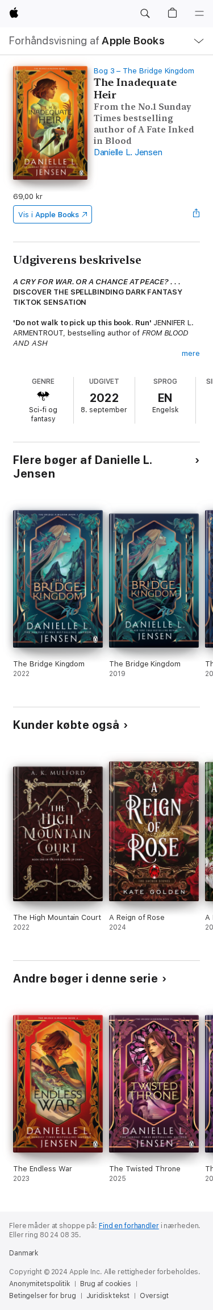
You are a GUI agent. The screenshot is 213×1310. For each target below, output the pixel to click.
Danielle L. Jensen (128, 152)
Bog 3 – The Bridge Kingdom (144, 71)
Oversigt (154, 1296)
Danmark (23, 1253)
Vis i (48, 214)
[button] (144, 13)
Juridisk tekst (108, 1296)
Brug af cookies (105, 1284)
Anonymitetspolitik (39, 1284)
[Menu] (199, 13)
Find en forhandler (129, 1226)
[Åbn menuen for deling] (196, 214)
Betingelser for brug (42, 1296)
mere (191, 353)
